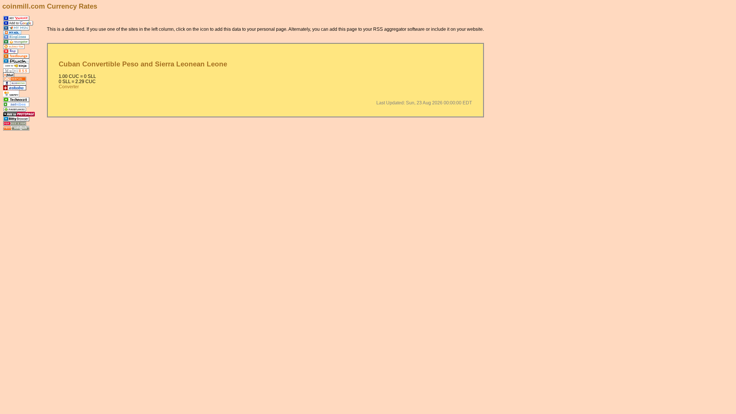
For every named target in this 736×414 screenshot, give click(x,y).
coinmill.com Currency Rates (49, 6)
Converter (69, 86)
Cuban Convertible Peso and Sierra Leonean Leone (143, 64)
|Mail (8, 75)
